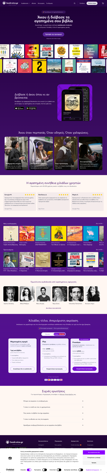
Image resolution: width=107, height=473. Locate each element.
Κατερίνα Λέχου (89, 303)
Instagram (41, 445)
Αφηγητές (89, 448)
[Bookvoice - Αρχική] (10, 3)
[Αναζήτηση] (74, 3)
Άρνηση (94, 462)
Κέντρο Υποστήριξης (66, 394)
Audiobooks (24, 3)
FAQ (72, 448)
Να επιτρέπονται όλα (94, 452)
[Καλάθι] (102, 3)
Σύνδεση (82, 3)
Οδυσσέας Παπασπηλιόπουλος (76, 303)
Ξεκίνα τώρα (92, 3)
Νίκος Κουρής (40, 303)
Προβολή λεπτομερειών (92, 470)
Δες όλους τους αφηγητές (53, 308)
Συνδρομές (49, 3)
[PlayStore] (31, 108)
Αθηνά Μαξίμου (24, 303)
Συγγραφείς (90, 445)
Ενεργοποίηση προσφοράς (55, 369)
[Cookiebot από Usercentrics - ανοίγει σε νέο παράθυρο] (10, 470)
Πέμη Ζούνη (56, 303)
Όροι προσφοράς (54, 377)
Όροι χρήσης (58, 445)
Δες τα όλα (99, 223)
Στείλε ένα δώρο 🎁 (76, 445)
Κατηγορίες (41, 3)
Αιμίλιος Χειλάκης (9, 303)
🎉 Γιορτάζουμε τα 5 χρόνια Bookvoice (53, 12)
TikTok (40, 448)
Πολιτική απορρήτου (60, 448)
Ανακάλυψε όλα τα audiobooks (22, 369)
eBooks (34, 3)
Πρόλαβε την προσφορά (53, 34)
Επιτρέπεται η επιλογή (94, 457)
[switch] (44, 470)
